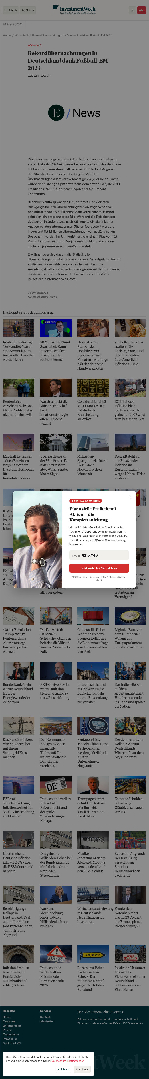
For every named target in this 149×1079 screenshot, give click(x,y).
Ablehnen (63, 1069)
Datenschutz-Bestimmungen (67, 1060)
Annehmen (82, 1069)
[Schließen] (130, 497)
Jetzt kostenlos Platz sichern (99, 568)
